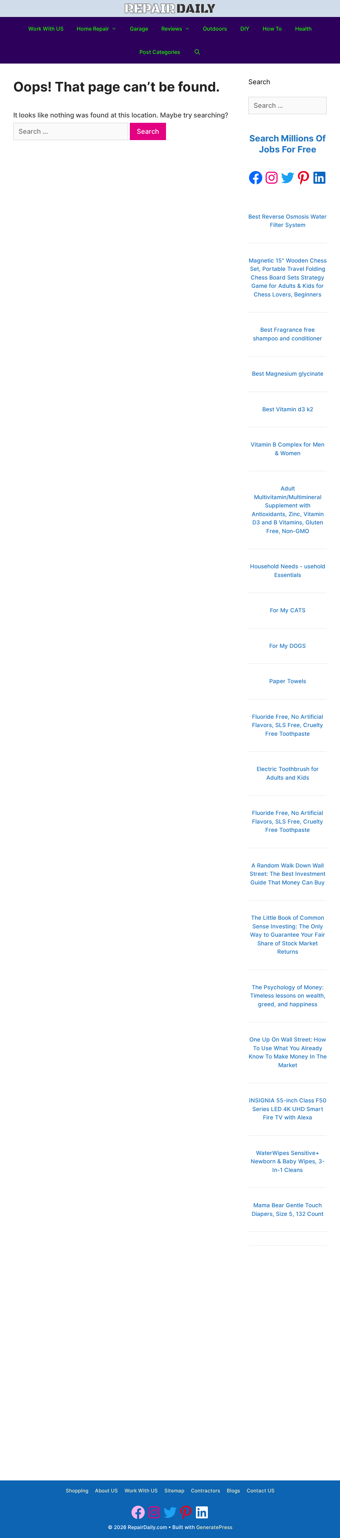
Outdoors (215, 28)
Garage (139, 28)
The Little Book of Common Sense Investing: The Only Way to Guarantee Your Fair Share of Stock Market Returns (287, 934)
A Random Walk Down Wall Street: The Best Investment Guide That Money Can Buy (287, 874)
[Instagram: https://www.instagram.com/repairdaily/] (272, 178)
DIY (244, 28)
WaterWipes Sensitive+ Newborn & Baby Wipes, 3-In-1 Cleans (288, 1161)
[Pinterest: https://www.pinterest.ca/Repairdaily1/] (303, 178)
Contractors (205, 1490)
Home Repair (93, 28)
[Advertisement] (287, 1358)
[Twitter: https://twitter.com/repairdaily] (288, 178)
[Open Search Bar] (197, 52)
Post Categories (159, 52)
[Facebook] (256, 178)
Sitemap (174, 1490)
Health (303, 28)
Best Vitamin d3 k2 (287, 409)
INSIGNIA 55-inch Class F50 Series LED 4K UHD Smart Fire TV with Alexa (287, 1109)
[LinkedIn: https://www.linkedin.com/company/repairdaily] (319, 178)
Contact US (261, 1490)
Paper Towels (287, 681)
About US (106, 1490)
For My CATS (287, 610)
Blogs (233, 1490)
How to (272, 28)
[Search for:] (71, 131)
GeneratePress (214, 1527)
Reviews (171, 28)
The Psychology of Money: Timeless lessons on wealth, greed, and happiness (287, 996)
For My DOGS (287, 646)
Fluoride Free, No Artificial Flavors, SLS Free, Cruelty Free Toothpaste (287, 725)
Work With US (45, 28)
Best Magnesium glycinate (287, 373)
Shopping (77, 1490)
